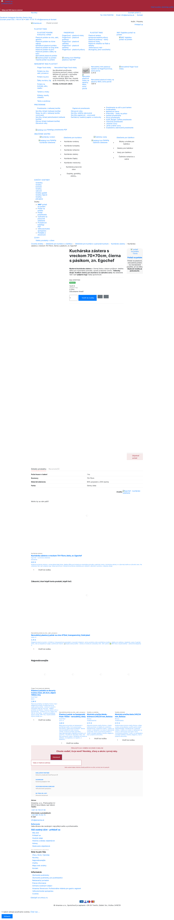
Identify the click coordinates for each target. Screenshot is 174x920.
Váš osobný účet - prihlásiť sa (45, 829)
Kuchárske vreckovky (72, 163)
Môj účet (35, 833)
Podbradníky (111, 109)
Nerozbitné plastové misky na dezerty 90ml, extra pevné (102, 81)
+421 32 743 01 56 (38, 810)
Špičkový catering (60, 87)
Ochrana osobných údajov (42, 886)
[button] (87, 201)
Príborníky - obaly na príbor (116, 113)
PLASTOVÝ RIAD (96, 33)
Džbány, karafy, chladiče (43, 96)
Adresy (35, 843)
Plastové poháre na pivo (45, 50)
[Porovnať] (87, 550)
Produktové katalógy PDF (42, 225)
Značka (119, 492)
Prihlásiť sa (36, 835)
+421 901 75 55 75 (38, 815)
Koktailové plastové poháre (46, 45)
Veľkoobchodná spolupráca (44, 230)
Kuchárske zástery (71, 154)
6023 (32, 699)
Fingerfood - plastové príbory (73, 50)
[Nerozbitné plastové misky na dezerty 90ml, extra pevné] (86, 81)
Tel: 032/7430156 (107, 15)
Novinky (34, 13)
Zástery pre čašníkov (125, 148)
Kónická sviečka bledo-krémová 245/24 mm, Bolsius (99, 715)
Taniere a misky (43, 92)
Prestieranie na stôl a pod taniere (118, 107)
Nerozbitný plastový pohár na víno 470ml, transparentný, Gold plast (60, 635)
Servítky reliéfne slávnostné (81, 113)
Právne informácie (39, 883)
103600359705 (91, 720)
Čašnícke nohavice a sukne (127, 158)
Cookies (35, 894)
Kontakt (140, 15)
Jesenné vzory (111, 124)
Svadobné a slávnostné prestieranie (119, 128)
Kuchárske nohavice (71, 150)
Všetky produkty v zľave (45, 240)
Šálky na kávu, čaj (44, 80)
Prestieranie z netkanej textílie (48, 108)
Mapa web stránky (39, 866)
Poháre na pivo (43, 77)
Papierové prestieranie (81, 108)
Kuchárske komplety (72, 146)
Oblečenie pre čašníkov (125, 138)
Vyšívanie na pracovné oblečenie (42, 219)
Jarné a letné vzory (113, 126)
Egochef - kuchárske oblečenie (40, 558)
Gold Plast (34, 697)
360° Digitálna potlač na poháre (126, 34)
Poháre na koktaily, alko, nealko (42, 86)
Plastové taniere (95, 35)
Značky (35, 863)
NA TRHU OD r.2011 (41, 793)
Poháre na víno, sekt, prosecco (43, 72)
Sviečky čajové (41, 195)
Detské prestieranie (113, 116)
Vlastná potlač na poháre (45, 60)
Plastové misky (94, 41)
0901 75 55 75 (31, 19)
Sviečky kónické (39, 186)
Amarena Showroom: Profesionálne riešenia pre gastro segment (56, 888)
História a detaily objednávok (43, 841)
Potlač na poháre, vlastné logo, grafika (162, 7)
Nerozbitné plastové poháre (46, 56)
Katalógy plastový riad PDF (71, 59)
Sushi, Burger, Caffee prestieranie (119, 120)
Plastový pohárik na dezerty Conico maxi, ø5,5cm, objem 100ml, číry (43, 692)
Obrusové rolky (41, 123)
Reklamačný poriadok (40, 880)
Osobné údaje (37, 838)
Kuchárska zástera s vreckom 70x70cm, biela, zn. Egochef (56, 556)
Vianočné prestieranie (114, 122)
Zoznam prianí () (134, 13)
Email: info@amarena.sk (125, 15)
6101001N (34, 559)
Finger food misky (44, 67)
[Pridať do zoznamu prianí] (85, 550)
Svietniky (39, 183)
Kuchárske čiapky (71, 158)
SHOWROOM (39, 779)
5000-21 (33, 637)
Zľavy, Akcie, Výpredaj (40, 855)
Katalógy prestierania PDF (57, 130)
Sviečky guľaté (41, 193)
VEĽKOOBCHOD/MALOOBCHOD (45, 786)
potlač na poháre (42, 205)
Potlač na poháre (41, 210)
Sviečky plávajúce (39, 198)
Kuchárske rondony (71, 141)
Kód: (71, 280)
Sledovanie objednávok (41, 846)
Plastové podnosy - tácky (98, 39)
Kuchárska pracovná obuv (73, 168)
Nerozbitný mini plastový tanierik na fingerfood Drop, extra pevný (101, 69)
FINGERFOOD (69, 33)
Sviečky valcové (39, 190)
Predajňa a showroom (42, 234)
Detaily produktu (38, 469)
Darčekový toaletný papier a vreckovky (86, 117)
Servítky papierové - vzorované (83, 115)
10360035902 (119, 720)
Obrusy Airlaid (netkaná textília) (48, 121)
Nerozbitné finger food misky (65, 67)
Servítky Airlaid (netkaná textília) (48, 111)
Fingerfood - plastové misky (73, 35)
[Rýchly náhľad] (88, 550)
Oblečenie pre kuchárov (73, 138)
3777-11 (61, 720)
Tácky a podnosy (43, 101)
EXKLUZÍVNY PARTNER (42, 773)
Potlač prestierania (42, 214)
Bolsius (89, 719)
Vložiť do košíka (88, 298)
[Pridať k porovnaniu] (106, 296)
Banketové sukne (112, 111)
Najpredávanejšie (38, 860)
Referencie (35, 824)
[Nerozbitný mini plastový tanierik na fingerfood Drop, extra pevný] (86, 70)
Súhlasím (7, 916)
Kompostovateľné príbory (98, 37)
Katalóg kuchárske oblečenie (48, 141)
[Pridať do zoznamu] (100, 296)
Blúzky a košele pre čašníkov (126, 142)
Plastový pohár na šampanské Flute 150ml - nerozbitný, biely (72, 715)
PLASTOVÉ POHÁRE (45, 34)
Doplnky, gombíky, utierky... (74, 175)
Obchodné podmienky (40, 875)
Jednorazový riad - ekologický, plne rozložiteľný (99, 49)
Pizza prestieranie (113, 118)
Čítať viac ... (35, 912)
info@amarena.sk (37, 820)
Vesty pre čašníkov (124, 152)
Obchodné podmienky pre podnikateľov (47, 878)
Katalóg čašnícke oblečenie (101, 141)
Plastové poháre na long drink (47, 48)
